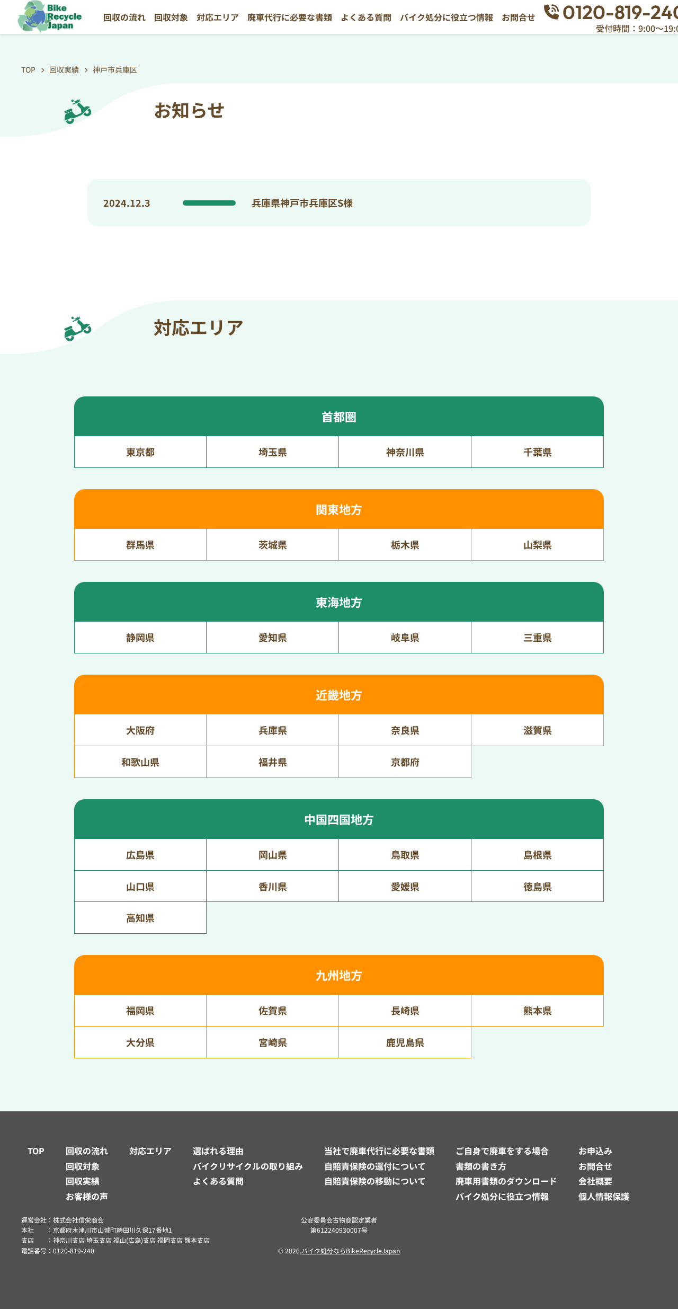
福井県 (272, 761)
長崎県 (405, 1010)
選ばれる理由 (218, 1150)
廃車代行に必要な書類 (289, 17)
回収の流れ (124, 17)
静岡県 (140, 637)
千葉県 (537, 451)
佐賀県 (272, 1010)
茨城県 (272, 544)
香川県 (272, 886)
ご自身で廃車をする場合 (502, 1150)
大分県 (140, 1042)
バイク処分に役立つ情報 (446, 17)
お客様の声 (87, 1196)
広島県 (140, 854)
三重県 (537, 637)
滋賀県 (537, 730)
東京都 (140, 451)
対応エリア (218, 17)
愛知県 (272, 637)
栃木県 (405, 544)
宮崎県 (272, 1042)
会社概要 (595, 1180)
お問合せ (519, 17)
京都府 (405, 761)
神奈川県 (405, 451)
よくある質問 (366, 17)
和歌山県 (140, 761)
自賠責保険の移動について (375, 1180)
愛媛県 (405, 886)
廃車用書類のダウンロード (506, 1180)
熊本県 (537, 1010)
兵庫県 (272, 730)
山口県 (140, 886)
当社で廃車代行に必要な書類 (379, 1150)
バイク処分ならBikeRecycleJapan (350, 1250)
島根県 (537, 854)
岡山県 (272, 854)
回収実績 (83, 1180)
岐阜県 (405, 637)
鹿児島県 (405, 1042)
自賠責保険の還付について (375, 1166)
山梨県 (537, 544)
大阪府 (140, 730)
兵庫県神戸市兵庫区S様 (302, 202)
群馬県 (140, 544)
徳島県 (537, 886)
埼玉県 (272, 451)
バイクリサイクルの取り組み (248, 1166)
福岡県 (140, 1010)
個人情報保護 (603, 1196)
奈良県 (405, 730)
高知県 (140, 917)
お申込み (595, 1150)
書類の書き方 (481, 1166)
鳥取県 (405, 854)
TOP (36, 1150)
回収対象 (171, 17)
